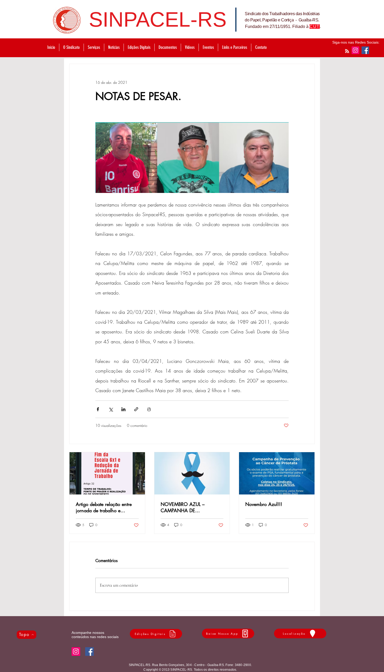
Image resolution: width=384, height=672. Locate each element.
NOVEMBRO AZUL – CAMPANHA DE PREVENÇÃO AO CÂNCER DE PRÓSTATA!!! (190, 507)
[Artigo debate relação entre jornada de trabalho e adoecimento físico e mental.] (107, 473)
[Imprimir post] (149, 409)
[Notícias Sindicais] (347, 51)
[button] (94, 47)
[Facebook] (365, 50)
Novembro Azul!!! (263, 504)
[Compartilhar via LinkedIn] (123, 409)
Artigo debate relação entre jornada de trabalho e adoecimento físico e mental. (105, 507)
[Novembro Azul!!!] (277, 473)
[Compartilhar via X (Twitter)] (110, 409)
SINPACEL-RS (157, 19)
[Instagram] (355, 50)
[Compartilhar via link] (136, 409)
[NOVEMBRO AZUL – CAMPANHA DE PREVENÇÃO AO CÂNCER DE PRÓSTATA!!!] (192, 473)
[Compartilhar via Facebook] (97, 409)
